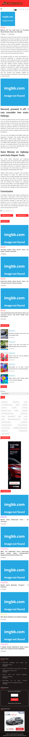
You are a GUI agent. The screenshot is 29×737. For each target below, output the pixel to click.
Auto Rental (3, 614)
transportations (23, 430)
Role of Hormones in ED (14, 419)
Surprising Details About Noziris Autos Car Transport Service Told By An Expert (14, 282)
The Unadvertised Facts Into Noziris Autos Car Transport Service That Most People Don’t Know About (14, 314)
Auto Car (3, 27)
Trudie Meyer (11, 34)
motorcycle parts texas (7, 413)
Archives (3, 391)
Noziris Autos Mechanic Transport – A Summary (14, 586)
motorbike (24, 410)
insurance (3, 407)
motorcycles (24, 413)
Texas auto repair (5, 422)
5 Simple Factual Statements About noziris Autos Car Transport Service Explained (14, 647)
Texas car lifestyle (22, 425)
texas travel (4, 430)
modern (16, 410)
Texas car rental (5, 428)
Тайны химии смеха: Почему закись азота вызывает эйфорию (18, 379)
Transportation (4, 548)
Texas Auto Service (6, 425)
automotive (16, 402)
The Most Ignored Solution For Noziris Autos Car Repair (22, 215)
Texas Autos (24, 422)
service (25, 419)
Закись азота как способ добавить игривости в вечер (18, 356)
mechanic (24, 407)
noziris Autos (17, 703)
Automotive (12, 330)
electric (17, 404)
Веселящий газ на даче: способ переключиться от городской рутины (18, 367)
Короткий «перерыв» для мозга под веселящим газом (18, 334)
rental (25, 416)
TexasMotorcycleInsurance (20, 428)
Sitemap (21, 734)
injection (25, 404)
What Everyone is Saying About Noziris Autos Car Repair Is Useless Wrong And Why (8, 215)
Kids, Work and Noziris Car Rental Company (14, 617)
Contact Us (8, 734)
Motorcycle (3, 517)
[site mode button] (15, 10)
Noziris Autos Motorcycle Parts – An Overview (14, 520)
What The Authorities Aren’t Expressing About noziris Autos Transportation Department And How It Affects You (14, 553)
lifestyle (8, 211)
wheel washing (5, 433)
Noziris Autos (11, 416)
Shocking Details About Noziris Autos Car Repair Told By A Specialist (14, 250)
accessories (4, 402)
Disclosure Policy (15, 734)
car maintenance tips (6, 404)
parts (19, 416)
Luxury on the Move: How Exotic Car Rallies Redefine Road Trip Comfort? (18, 345)
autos (3, 211)
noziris (12, 211)
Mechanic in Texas (6, 410)
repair (2, 419)
